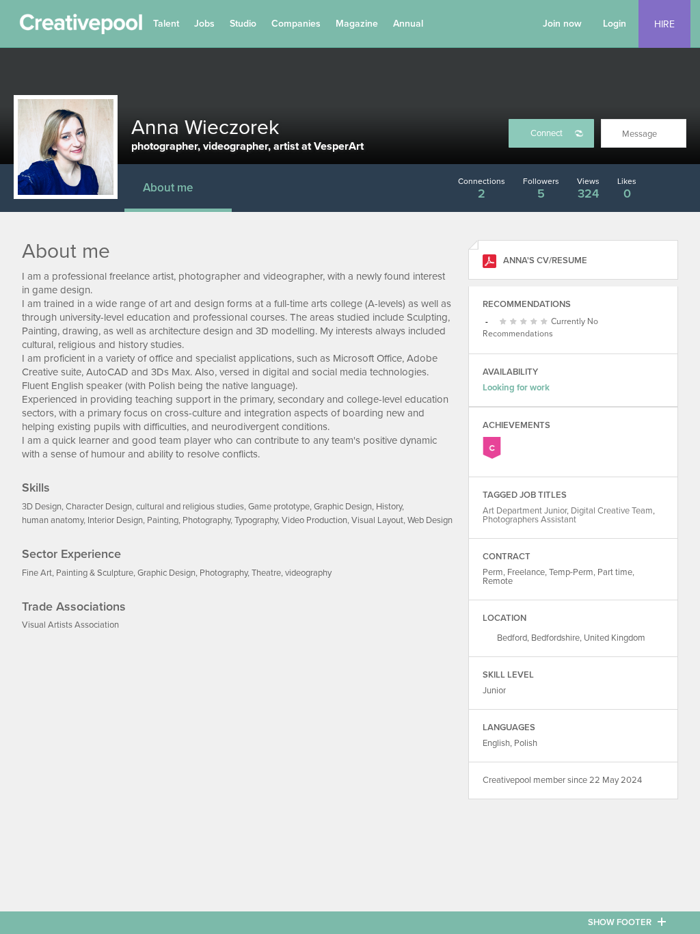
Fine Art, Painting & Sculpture (77, 573)
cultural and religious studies (190, 506)
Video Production (314, 520)
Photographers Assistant (529, 519)
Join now (562, 23)
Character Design (99, 506)
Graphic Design (343, 506)
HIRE (664, 24)
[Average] (515, 322)
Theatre (266, 573)
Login (614, 23)
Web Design (430, 520)
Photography (206, 520)
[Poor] (505, 322)
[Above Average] (525, 322)
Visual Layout (377, 520)
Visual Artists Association (70, 624)
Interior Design (115, 520)
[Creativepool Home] (80, 27)
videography (308, 573)
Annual (408, 23)
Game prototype (279, 506)
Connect (546, 133)
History (389, 506)
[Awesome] (546, 322)
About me (168, 188)
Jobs (204, 23)
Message (639, 134)
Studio (243, 23)
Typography (256, 520)
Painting (162, 520)
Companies (296, 23)
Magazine (357, 23)
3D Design (42, 506)
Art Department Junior (525, 510)
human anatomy (52, 520)
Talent (166, 23)
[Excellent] (535, 322)
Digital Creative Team (612, 510)
